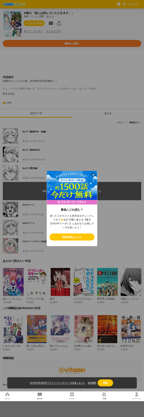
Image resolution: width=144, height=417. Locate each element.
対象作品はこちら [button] (72, 236)
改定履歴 (92, 382)
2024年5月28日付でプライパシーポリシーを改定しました (57, 382)
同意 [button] (105, 382)
